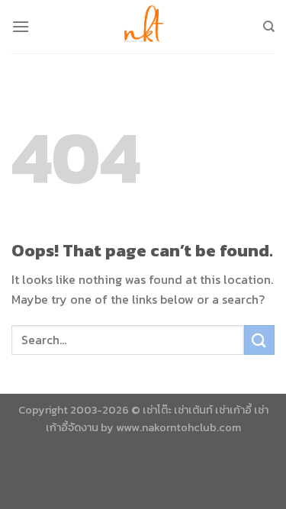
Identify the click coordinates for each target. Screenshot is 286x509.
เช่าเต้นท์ (193, 409)
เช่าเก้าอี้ (233, 409)
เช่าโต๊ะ (157, 409)
